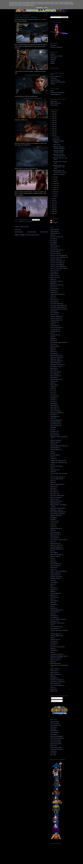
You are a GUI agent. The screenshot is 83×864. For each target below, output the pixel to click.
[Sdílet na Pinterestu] (39, 220)
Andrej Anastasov (54, 233)
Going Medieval (54, 416)
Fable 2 (52, 383)
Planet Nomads (54, 537)
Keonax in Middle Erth (55, 76)
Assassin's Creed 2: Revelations (58, 257)
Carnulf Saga (53, 78)
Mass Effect (53, 490)
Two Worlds (53, 641)
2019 (53, 126)
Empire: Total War (54, 375)
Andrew (52, 235)
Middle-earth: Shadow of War (57, 508)
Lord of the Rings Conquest (56, 477)
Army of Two (53, 248)
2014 (53, 198)
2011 (53, 205)
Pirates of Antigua (54, 721)
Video (51, 652)
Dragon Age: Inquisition (25, 221)
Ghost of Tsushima (54, 410)
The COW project (54, 732)
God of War (53, 414)
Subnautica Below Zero (55, 610)
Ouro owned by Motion (55, 740)
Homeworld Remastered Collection (58, 445)
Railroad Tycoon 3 (54, 543)
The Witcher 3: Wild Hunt (56, 623)
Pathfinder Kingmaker (55, 528)
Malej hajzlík (53, 729)
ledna (54, 196)
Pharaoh (52, 530)
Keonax (52, 220)
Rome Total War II (54, 563)
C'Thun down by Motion (55, 741)
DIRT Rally (53, 351)
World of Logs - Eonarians (56, 56)
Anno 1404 (52, 238)
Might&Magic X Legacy (55, 510)
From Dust (52, 401)
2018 (53, 128)
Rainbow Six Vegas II (55, 545)
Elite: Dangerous (54, 373)
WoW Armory (53, 45)
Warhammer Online (54, 657)
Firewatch (52, 399)
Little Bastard (53, 727)
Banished (52, 279)
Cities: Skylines (54, 312)
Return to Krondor (54, 556)
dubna (55, 189)
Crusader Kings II (54, 329)
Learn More (39, 7)
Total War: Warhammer (55, 635)
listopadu (55, 139)
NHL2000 (52, 519)
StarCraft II (53, 595)
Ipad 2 (51, 453)
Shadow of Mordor (54, 573)
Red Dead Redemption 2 (56, 549)
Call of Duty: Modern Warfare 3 (57, 307)
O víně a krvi (53, 523)
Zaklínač (52, 689)
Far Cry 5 (52, 394)
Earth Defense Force (55, 366)
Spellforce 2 (53, 589)
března (55, 191)
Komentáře (55, 701)
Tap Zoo (52, 613)
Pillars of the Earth (54, 534)
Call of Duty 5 (53, 301)
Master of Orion (54, 499)
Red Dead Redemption (55, 547)
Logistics (52, 471)
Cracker (52, 323)
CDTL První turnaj (54, 723)
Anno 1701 (52, 240)
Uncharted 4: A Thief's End (56, 646)
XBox (51, 687)
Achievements (53, 231)
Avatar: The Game (54, 270)
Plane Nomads (53, 536)
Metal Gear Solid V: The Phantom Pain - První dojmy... (58, 167)
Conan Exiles (53, 322)
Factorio (52, 388)
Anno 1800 (52, 242)
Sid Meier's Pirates (54, 578)
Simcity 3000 (53, 582)
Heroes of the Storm (55, 440)
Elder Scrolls (53, 370)
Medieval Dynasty (54, 503)
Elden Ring (53, 368)
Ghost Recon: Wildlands (56, 412)
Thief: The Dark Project (55, 626)
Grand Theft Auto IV (55, 423)
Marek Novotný (54, 222)
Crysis (51, 333)
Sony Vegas (53, 587)
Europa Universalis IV (55, 379)
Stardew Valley (53, 597)
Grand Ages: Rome (54, 422)
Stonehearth (53, 604)
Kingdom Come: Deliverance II (57, 462)
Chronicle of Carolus (55, 80)
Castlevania (53, 310)
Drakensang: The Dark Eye (56, 364)
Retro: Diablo (53, 552)
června (55, 185)
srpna (54, 181)
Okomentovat (18, 229)
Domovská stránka (31, 232)
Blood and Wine (54, 288)
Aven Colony (53, 272)
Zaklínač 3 (52, 691)
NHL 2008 (52, 517)
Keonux (52, 456)
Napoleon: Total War (55, 515)
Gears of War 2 (54, 407)
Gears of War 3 (54, 409)
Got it (46, 7)
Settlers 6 (52, 569)
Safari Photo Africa (54, 565)
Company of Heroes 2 (55, 320)
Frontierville (53, 403)
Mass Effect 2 (53, 491)
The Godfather (53, 617)
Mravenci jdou (53, 745)
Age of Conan (53, 229)
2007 (53, 213)
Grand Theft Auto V (54, 425)
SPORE (52, 591)
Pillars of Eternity (54, 532)
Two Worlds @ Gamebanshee (57, 92)
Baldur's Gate (53, 273)
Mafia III (52, 482)
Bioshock (52, 286)
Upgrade (52, 648)
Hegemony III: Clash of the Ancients (58, 436)
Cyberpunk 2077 (54, 335)
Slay (51, 586)
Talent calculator (54, 105)
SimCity (52, 580)
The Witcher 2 (53, 621)
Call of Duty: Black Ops (56, 303)
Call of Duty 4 (53, 299)
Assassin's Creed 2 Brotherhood (57, 255)
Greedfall (52, 427)
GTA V (51, 429)
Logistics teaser (56, 144)
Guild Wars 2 (53, 431)
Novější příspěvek (19, 232)
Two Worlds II (53, 643)
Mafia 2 (52, 480)
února (54, 194)
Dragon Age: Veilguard (55, 361)
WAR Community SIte (55, 103)
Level (51, 468)
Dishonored (53, 353)
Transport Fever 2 (54, 639)
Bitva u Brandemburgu (55, 725)
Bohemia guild (53, 101)
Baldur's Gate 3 (54, 277)
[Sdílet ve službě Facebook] (37, 220)
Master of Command (55, 497)
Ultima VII (52, 645)
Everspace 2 (53, 381)
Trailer (51, 637)
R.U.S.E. (52, 541)
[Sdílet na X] (36, 220)
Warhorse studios (54, 659)
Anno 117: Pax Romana (56, 236)
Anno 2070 (52, 244)
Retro (51, 550)
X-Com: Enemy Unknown (56, 685)
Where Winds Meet (54, 663)
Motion (52, 90)
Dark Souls (53, 344)
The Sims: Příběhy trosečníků (57, 619)
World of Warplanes (55, 674)
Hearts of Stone (54, 435)
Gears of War (53, 405)
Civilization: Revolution (55, 316)
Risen (51, 558)
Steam (51, 599)
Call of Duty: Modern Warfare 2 (57, 305)
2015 (53, 135)
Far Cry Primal (53, 396)
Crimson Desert (54, 325)
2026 (53, 111)
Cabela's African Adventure (56, 294)
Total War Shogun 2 (55, 633)
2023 (53, 118)
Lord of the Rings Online (56, 478)
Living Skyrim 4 (54, 469)
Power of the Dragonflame (56, 736)
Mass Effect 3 (53, 493)
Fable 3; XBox (53, 385)
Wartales (52, 661)
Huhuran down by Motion (56, 747)
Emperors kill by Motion (56, 743)
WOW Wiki (53, 59)
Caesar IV (52, 298)
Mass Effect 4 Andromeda (56, 495)
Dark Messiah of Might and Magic (58, 342)
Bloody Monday (54, 730)
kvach (51, 464)
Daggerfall (52, 338)
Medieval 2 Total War (55, 501)
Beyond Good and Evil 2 (56, 285)
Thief (51, 624)
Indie (51, 451)
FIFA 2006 (52, 398)
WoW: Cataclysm (54, 683)
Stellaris (52, 602)
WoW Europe (53, 57)
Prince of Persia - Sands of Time (58, 539)
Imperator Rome (54, 447)
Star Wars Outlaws (54, 593)
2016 (53, 133)
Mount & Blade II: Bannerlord (57, 511)
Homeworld (53, 444)
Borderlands (53, 290)
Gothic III (52, 418)
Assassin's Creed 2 (54, 253)
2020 (53, 124)
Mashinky (52, 488)
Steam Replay (53, 600)
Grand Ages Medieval (55, 420)
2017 (53, 131)
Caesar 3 (52, 296)
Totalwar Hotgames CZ (55, 94)
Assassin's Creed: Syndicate (57, 266)
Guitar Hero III (53, 433)
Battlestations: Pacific (55, 281)
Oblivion (52, 525)
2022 (53, 120)
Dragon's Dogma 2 (54, 362)
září (54, 179)
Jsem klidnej (53, 753)
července (55, 183)
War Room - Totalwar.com (56, 47)
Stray (51, 606)
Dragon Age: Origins (55, 359)
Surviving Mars (53, 612)
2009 (53, 209)
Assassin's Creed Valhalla (56, 264)
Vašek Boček (53, 650)
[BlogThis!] (34, 220)
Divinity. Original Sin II (55, 355)
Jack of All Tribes (54, 455)
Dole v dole (53, 754)
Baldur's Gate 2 (54, 275)
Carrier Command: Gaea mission (58, 309)
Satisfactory (53, 567)
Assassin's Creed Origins (56, 262)
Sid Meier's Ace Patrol (55, 576)
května (55, 187)
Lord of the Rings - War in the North (58, 473)
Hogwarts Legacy (54, 442)
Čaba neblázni (53, 734)
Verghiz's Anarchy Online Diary (57, 82)
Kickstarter (53, 458)
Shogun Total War (54, 574)
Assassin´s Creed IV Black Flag (57, 268)
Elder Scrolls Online (55, 372)
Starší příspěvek (44, 232)
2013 (53, 200)
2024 (53, 116)
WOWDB (52, 63)
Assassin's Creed (54, 251)
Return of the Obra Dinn (56, 554)
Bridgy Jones (53, 292)
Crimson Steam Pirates (55, 327)
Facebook (52, 386)
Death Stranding (54, 346)
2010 (53, 207)
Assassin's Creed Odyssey (56, 260)
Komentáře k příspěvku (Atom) (32, 234)
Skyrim (52, 584)
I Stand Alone (53, 751)
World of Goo (53, 670)
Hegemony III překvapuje (59, 174)
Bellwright (52, 283)
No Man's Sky (53, 521)
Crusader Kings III (54, 331)
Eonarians (52, 54)
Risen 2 (52, 560)
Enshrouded (53, 377)
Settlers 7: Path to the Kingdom (57, 571)
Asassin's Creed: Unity (55, 249)
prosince (55, 137)
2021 (53, 122)
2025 (53, 114)
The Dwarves (53, 615)
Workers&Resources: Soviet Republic (59, 665)
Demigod (52, 347)
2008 (53, 211)
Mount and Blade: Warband (56, 513)
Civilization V (53, 314)
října (54, 177)
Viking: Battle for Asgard (56, 654)
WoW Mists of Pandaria (56, 679)
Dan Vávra (52, 340)
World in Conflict (54, 668)
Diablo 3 (52, 349)
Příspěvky (54, 698)
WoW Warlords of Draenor (56, 681)
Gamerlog (52, 83)
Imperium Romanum (55, 449)
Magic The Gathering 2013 (56, 484)
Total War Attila (54, 628)
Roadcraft (52, 562)
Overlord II (52, 526)
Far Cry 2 (52, 390)
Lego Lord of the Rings (55, 466)
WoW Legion (53, 678)
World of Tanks (53, 672)
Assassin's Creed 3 (54, 259)
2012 (53, 202)
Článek (52, 336)
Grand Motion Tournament (56, 749)
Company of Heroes (55, 318)
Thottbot (52, 61)
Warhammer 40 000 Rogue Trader (58, 656)
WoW (51, 676)
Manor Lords (53, 486)
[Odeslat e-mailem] (33, 220)
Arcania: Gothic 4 (54, 246)
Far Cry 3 (52, 392)
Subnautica (53, 608)
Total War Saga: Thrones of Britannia (59, 630)
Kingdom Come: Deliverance (57, 460)
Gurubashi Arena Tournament (57, 738)
